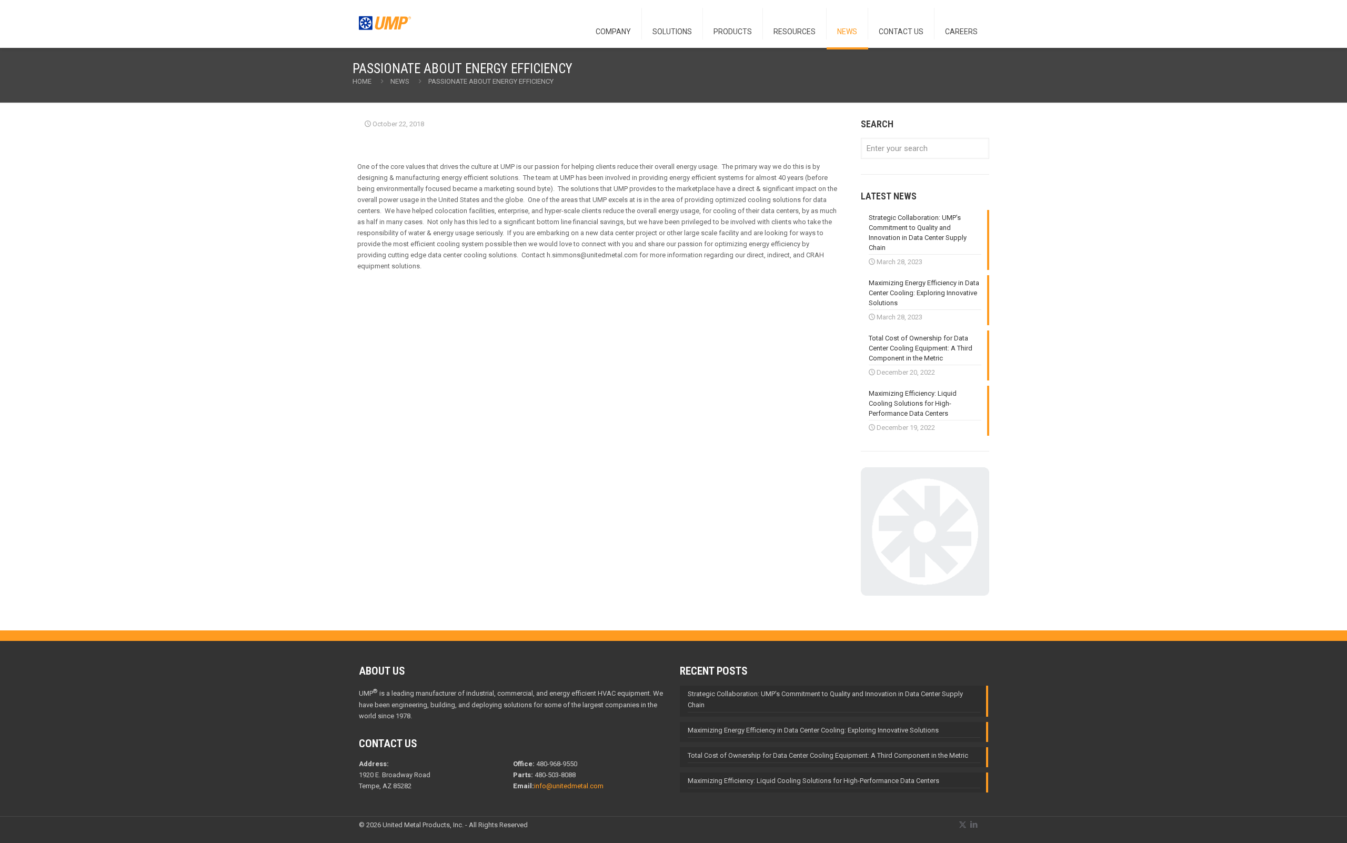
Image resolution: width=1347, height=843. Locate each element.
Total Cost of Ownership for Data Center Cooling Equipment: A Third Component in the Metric (828, 755)
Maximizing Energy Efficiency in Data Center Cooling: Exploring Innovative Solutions (813, 730)
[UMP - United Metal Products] (385, 29)
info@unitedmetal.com (569, 786)
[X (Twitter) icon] (963, 824)
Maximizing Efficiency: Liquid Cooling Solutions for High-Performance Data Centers (813, 781)
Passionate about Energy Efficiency (491, 81)
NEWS (399, 81)
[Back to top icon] (1296, 821)
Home (362, 81)
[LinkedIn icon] (974, 824)
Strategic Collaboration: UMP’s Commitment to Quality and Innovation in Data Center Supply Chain (825, 699)
